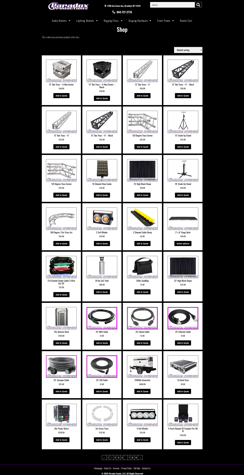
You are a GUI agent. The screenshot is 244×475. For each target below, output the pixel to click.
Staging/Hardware (138, 20)
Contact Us (146, 468)
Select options (183, 243)
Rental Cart (186, 20)
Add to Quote (61, 95)
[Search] (198, 4)
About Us (107, 468)
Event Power (163, 20)
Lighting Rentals (85, 20)
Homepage (98, 468)
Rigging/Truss (111, 20)
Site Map (137, 468)
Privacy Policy (126, 468)
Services (116, 468)
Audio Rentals (59, 20)
